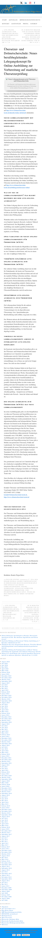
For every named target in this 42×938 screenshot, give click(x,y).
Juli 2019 (5, 797)
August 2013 (6, 875)
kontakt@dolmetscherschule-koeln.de (15, 495)
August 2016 (6, 856)
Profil (26, 23)
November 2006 (7, 897)
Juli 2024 (5, 704)
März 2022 (5, 752)
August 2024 (6, 702)
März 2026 (5, 670)
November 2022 (7, 740)
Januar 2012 (5, 886)
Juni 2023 (5, 727)
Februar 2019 (6, 806)
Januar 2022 (5, 756)
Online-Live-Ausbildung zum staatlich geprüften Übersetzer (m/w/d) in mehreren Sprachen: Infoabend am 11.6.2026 (21, 654)
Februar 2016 (6, 861)
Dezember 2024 (7, 695)
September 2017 (7, 834)
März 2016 (5, 859)
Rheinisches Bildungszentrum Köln (21, 583)
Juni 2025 (5, 686)
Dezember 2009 (7, 888)
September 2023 (7, 722)
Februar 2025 (6, 692)
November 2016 (7, 852)
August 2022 (6, 745)
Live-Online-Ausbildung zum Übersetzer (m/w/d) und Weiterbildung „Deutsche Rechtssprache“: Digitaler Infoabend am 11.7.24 (11, 612)
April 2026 (5, 669)
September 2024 (7, 701)
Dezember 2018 (7, 809)
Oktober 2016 (6, 854)
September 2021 (7, 763)
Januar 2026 (5, 674)
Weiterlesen (25, 935)
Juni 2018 (5, 820)
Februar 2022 (6, 754)
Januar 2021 (5, 774)
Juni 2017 (5, 840)
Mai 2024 (5, 708)
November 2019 (7, 790)
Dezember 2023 (7, 717)
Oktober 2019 (6, 791)
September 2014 (7, 868)
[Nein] (40, 933)
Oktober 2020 (6, 777)
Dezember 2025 (7, 676)
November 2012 (7, 877)
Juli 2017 (5, 838)
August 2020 (6, 781)
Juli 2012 (5, 882)
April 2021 (5, 770)
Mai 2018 (5, 822)
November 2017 (7, 831)
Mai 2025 (5, 688)
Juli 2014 (5, 872)
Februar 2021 (6, 772)
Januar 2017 (5, 848)
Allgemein (5, 907)
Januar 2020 (5, 786)
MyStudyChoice (7, 916)
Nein (18, 935)
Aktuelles (13, 20)
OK (14, 935)
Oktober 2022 (6, 742)
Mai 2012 (5, 884)
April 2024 (5, 710)
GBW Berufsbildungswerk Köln (12, 912)
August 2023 (6, 724)
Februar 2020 (6, 784)
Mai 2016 (5, 857)
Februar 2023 (6, 735)
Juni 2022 (5, 749)
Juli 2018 (5, 818)
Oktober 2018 (6, 813)
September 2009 (7, 889)
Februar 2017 (6, 847)
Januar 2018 (5, 829)
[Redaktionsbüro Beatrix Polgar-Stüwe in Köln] (21, 10)
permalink (12, 593)
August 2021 (6, 765)
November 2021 (7, 759)
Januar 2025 (5, 694)
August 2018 (6, 816)
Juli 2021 (5, 767)
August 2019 (6, 795)
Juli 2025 (5, 685)
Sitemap (33, 23)
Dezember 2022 (7, 738)
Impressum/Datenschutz (30, 20)
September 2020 (7, 779)
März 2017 (5, 845)
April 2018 (5, 824)
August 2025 (6, 683)
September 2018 (7, 815)
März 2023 (5, 733)
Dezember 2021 (7, 758)
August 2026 (6, 662)
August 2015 (6, 866)
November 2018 (7, 811)
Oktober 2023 (6, 720)
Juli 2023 (5, 726)
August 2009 (6, 891)
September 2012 (7, 879)
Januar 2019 (5, 808)
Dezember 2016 (7, 850)
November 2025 (7, 678)
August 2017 (6, 836)
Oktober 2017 (6, 832)
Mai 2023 (5, 729)
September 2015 (7, 864)
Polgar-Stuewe (12, 579)
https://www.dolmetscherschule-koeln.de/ (16, 497)
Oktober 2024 (6, 699)
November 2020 (7, 775)
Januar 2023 (5, 736)
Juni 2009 (5, 893)
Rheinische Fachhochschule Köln (12, 921)
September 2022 (7, 743)
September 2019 (7, 793)
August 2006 (6, 898)
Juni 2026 (5, 665)
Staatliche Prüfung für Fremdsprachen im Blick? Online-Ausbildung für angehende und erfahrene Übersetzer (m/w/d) (21, 650)
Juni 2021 (5, 768)
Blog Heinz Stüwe (7, 910)
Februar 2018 (6, 827)
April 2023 (5, 731)
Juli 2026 (5, 663)
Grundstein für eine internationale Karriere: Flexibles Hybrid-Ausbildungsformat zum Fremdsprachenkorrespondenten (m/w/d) (22, 646)
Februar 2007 (6, 895)
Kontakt (5, 23)
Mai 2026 (5, 667)
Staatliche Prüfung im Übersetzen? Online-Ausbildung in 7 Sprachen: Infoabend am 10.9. (21, 642)
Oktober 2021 (6, 761)
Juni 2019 (5, 799)
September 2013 (7, 873)
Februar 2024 (6, 713)
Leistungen (16, 23)
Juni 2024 (5, 706)
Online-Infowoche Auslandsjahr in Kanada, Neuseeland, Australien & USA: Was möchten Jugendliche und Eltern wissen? (20, 637)
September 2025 (7, 681)
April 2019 (5, 802)
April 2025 (5, 690)
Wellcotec (5, 924)
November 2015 (7, 863)
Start (4, 20)
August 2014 (6, 870)
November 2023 (7, 718)
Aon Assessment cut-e (9, 908)
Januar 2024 (5, 715)
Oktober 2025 (6, 679)
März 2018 (5, 825)
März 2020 (5, 783)
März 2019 (5, 804)
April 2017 (5, 843)
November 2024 (7, 697)
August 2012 (6, 881)
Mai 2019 (5, 800)
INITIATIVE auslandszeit (10, 914)
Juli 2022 (5, 747)
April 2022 (5, 751)
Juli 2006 (5, 900)
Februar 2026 (6, 672)
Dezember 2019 (7, 788)
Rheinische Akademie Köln (10, 919)
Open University (7, 917)
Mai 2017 (5, 841)
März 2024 (5, 711)
